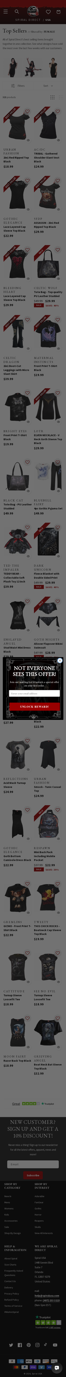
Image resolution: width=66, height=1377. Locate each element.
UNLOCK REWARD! (34, 707)
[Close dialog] (60, 660)
